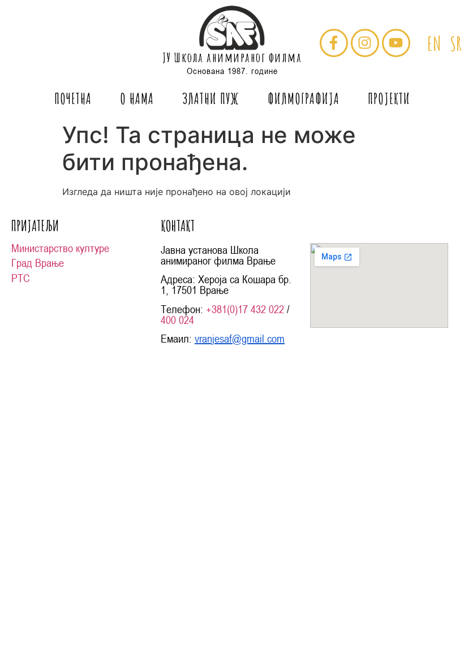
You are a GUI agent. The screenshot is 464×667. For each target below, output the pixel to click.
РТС (20, 278)
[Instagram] (365, 43)
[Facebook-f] (334, 43)
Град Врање (37, 263)
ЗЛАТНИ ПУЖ (210, 98)
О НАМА (137, 98)
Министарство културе (60, 248)
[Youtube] (396, 43)
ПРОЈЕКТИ (389, 98)
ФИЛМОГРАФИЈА (304, 98)
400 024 (177, 320)
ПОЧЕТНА (73, 98)
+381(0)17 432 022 (245, 309)
